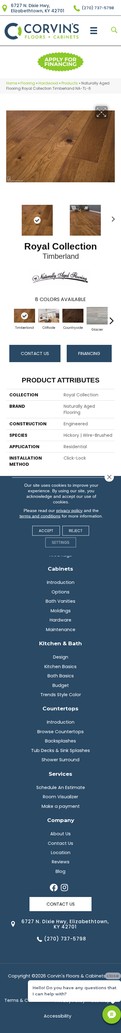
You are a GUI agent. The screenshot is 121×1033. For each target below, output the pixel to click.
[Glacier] (97, 315)
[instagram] (64, 888)
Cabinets (60, 568)
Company (60, 820)
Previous (9, 217)
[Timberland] (24, 315)
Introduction (60, 582)
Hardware (60, 620)
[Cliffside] (49, 315)
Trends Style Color (60, 695)
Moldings (61, 611)
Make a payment (61, 806)
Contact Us (35, 353)
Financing (89, 353)
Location (60, 852)
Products (69, 83)
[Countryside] (73, 315)
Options (60, 592)
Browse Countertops (60, 732)
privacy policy (69, 510)
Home (11, 83)
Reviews (60, 862)
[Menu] (93, 30)
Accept (46, 530)
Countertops (60, 708)
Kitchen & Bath (60, 643)
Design (60, 657)
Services (60, 774)
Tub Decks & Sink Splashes (60, 750)
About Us (60, 834)
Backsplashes (60, 741)
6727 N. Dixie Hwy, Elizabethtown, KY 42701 (37, 8)
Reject (76, 530)
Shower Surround (60, 760)
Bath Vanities (60, 601)
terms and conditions (40, 515)
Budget (60, 685)
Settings (60, 542)
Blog (60, 871)
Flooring (27, 83)
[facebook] (54, 888)
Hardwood (48, 83)
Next (112, 217)
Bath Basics (60, 676)
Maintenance (60, 629)
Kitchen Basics (60, 666)
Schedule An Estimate (60, 787)
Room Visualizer (60, 797)
